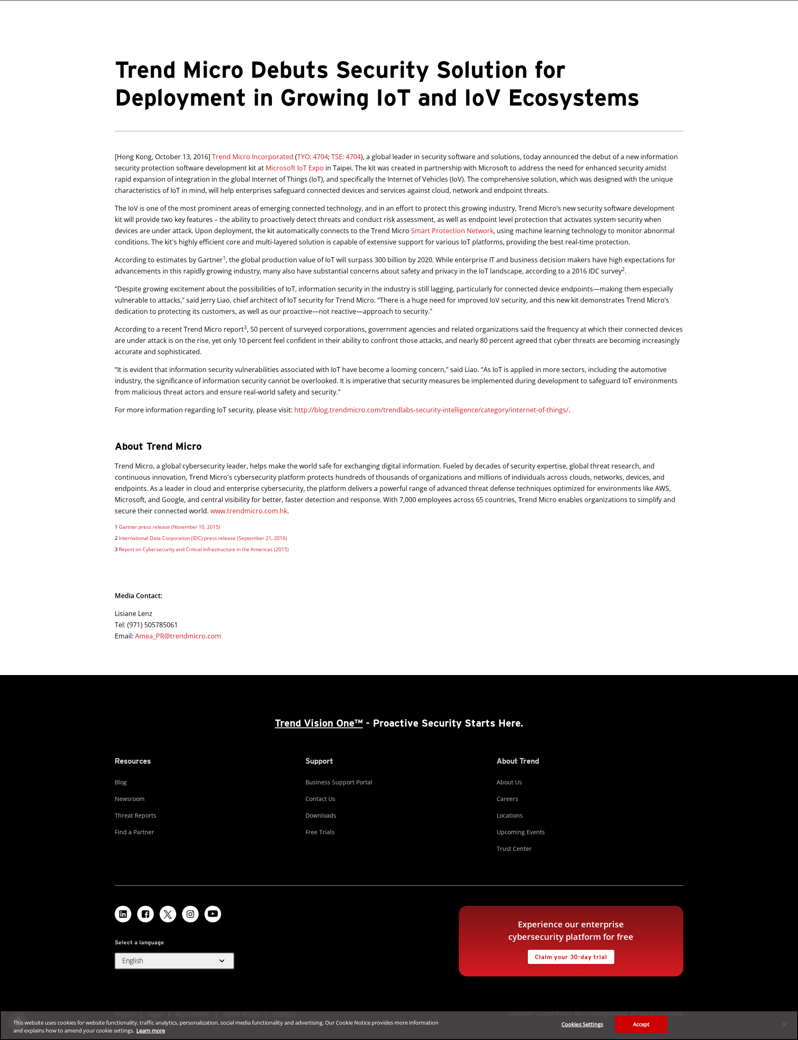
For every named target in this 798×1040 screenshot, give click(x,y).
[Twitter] (168, 914)
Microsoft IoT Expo (295, 168)
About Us (509, 782)
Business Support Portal (338, 782)
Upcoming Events (521, 832)
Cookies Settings (582, 1024)
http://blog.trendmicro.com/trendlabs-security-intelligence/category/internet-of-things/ (431, 409)
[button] (174, 961)
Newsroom (130, 799)
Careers (507, 799)
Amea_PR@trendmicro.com (178, 636)
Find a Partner (134, 832)
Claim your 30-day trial (567, 955)
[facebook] (145, 914)
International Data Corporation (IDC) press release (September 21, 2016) (203, 538)
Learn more (150, 1031)
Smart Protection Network (452, 230)
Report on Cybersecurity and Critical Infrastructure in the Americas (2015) (204, 549)
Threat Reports (135, 815)
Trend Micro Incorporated (252, 156)
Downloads (320, 815)
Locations (510, 815)
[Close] (785, 1024)
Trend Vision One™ (319, 723)
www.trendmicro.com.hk (248, 510)
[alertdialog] (399, 1025)
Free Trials (320, 832)
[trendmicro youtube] (212, 914)
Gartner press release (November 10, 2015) (169, 526)
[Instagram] (190, 914)
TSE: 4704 (346, 156)
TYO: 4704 (312, 156)
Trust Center (514, 849)
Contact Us (320, 799)
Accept (641, 1024)
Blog (121, 782)
